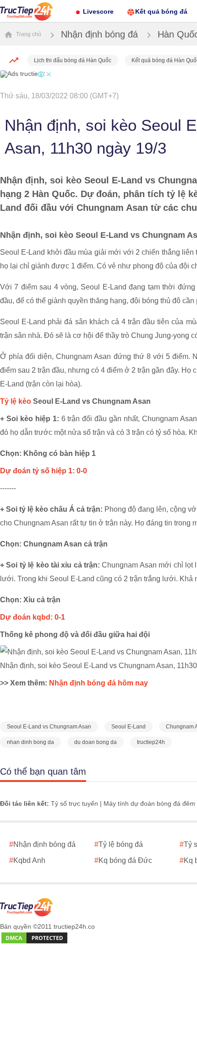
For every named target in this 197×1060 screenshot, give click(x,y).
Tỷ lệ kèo (15, 401)
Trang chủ (28, 34)
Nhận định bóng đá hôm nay (98, 683)
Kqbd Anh (27, 860)
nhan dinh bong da (30, 742)
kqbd (41, 617)
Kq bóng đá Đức (123, 860)
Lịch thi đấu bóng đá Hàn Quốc (72, 60)
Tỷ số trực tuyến (74, 803)
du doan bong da (95, 742)
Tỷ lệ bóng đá (118, 844)
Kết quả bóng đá (161, 11)
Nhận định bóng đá (99, 34)
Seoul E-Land (128, 726)
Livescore (98, 11)
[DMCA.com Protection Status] (34, 938)
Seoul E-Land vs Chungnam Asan (49, 726)
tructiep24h (151, 742)
